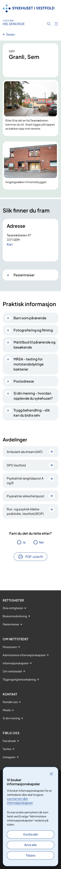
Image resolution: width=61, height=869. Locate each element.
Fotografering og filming (33, 330)
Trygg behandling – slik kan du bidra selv (32, 412)
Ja (24, 542)
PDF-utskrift (34, 557)
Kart (10, 244)
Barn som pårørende (30, 318)
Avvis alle (30, 845)
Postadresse (24, 381)
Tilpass (30, 855)
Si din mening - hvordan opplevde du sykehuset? (33, 395)
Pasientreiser (24, 275)
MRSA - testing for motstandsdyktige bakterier (29, 364)
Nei (41, 542)
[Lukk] (51, 773)
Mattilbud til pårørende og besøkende (34, 344)
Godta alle (30, 834)
